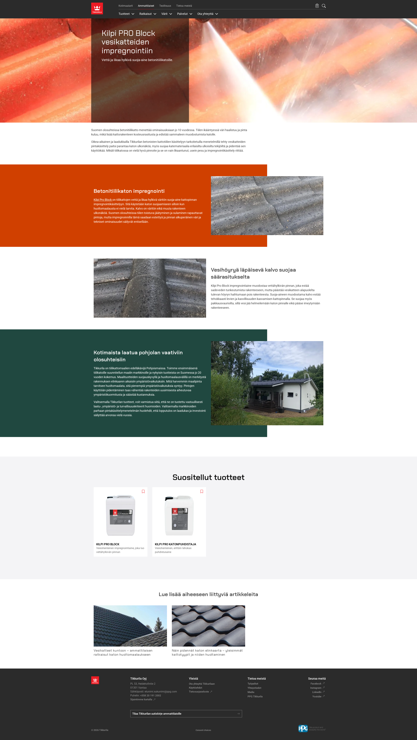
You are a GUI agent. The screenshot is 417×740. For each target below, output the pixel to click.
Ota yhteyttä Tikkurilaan (202, 683)
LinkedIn (316, 692)
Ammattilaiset (146, 5)
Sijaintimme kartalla (141, 699)
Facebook (316, 683)
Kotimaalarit (126, 5)
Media (251, 692)
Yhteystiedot (254, 687)
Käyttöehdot (195, 687)
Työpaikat (253, 683)
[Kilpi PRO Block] (122, 522)
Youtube (316, 696)
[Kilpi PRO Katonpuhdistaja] (180, 522)
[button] (317, 6)
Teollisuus (165, 5)
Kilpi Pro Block (103, 199)
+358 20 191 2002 (150, 695)
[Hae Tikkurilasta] (324, 6)
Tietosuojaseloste (199, 691)
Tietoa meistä (184, 5)
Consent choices (203, 730)
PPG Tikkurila (255, 696)
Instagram (315, 687)
